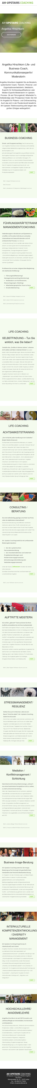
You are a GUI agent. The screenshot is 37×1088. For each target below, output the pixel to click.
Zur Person (11, 35)
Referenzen (16, 566)
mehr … (32, 172)
